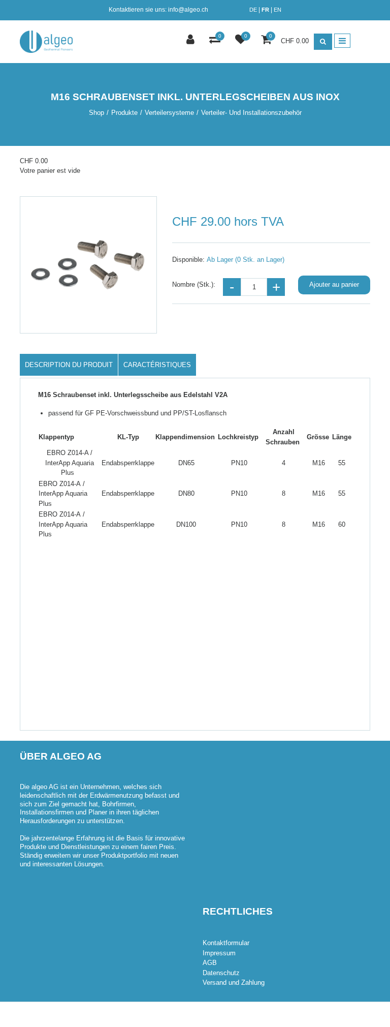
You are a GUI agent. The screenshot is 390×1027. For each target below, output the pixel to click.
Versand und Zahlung (234, 982)
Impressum (219, 953)
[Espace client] (191, 40)
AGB (210, 962)
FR (265, 10)
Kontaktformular (226, 943)
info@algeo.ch (188, 10)
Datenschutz (221, 973)
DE (253, 10)
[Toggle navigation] (342, 41)
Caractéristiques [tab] (157, 365)
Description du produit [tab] (69, 365)
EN (277, 10)
